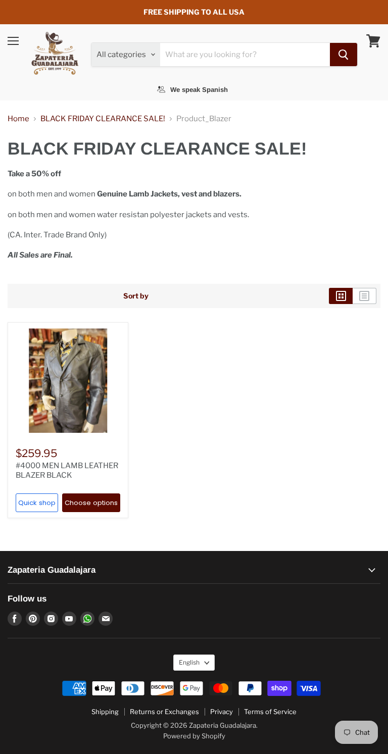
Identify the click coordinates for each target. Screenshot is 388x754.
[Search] (343, 54)
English (189, 662)
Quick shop (37, 503)
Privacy (221, 712)
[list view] (364, 296)
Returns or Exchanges (164, 712)
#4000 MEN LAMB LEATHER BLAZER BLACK (67, 470)
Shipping (105, 712)
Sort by (136, 296)
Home (18, 119)
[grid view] (341, 296)
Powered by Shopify (194, 736)
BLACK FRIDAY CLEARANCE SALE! (102, 119)
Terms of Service (270, 712)
